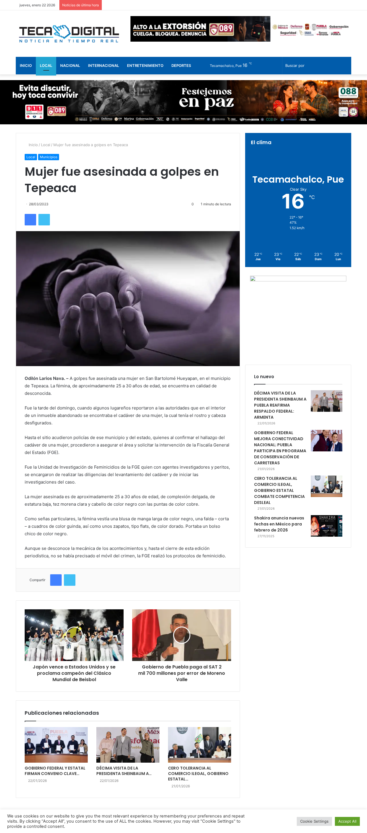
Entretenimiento (145, 65)
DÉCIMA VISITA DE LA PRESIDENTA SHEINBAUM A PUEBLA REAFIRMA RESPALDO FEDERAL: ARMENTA (280, 405)
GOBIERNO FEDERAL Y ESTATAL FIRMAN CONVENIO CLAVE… (55, 770)
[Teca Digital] (69, 33)
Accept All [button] (347, 821)
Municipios (48, 157)
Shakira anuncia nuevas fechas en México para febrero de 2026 (279, 524)
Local (46, 65)
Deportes (181, 65)
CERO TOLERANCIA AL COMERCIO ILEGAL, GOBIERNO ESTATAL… (198, 773)
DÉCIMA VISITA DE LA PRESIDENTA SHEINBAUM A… (124, 770)
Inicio (26, 65)
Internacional (103, 65)
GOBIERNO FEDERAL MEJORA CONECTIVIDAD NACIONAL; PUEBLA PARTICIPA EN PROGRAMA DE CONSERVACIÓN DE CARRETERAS (280, 448)
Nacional (70, 65)
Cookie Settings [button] (314, 821)
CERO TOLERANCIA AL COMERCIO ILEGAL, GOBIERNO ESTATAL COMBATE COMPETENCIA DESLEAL (279, 490)
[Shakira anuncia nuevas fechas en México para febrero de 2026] (326, 526)
